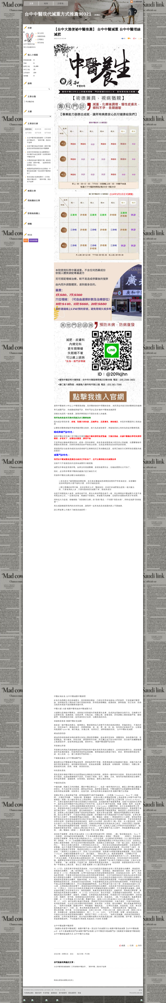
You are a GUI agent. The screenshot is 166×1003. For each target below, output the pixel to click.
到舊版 (97, 15)
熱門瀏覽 (28, 133)
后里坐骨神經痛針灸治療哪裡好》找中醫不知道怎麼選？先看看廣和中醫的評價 (39, 154)
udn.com (139, 993)
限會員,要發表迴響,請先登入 (64, 980)
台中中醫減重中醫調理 (63, 926)
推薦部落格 (41, 36)
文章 (31, 3)
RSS (25, 240)
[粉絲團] (24, 1000)
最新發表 (28, 129)
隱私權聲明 (72, 993)
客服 (79, 993)
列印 (140, 946)
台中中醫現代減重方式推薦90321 (58, 14)
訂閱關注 (40, 39)
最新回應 (38, 129)
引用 (131, 946)
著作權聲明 (63, 993)
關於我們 (38, 993)
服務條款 (54, 993)
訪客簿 (60, 3)
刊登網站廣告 (29, 993)
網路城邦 (137, 1001)
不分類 (87, 954)
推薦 (123, 946)
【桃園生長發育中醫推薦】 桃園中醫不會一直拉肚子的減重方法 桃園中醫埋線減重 (89, 928)
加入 (130, 1001)
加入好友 (40, 33)
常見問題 (46, 993)
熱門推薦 (47, 133)
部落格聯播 (33, 240)
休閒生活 (65, 954)
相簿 (46, 3)
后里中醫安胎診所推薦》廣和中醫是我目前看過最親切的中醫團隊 (39, 147)
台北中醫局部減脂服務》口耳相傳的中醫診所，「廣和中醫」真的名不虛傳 (80, 966)
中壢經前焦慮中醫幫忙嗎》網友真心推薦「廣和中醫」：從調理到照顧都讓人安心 (39, 162)
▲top (140, 990)
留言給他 (40, 43)
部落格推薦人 (34, 213)
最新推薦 (47, 129)
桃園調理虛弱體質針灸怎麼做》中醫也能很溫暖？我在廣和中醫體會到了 (39, 171)
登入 (126, 1001)
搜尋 (49, 89)
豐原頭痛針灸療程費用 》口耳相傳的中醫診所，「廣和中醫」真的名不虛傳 (39, 179)
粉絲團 (28, 1001)
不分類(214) (30, 102)
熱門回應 (38, 133)
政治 (71, 954)
